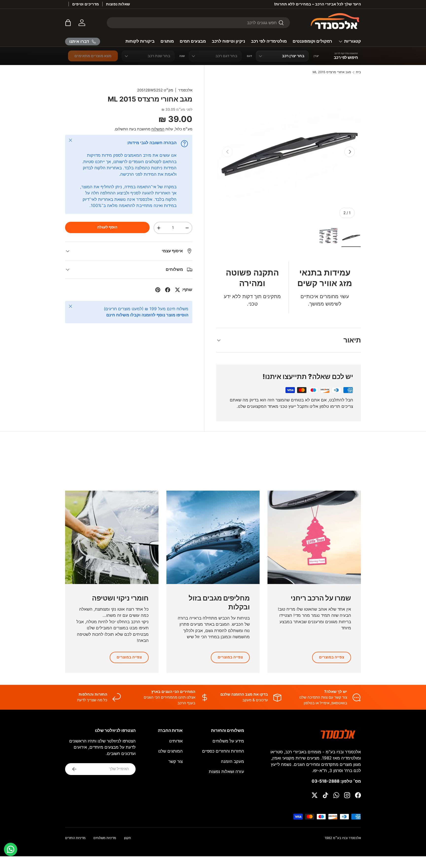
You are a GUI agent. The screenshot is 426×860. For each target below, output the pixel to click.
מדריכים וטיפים (85, 4)
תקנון (127, 838)
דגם (249, 56)
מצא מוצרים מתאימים (92, 55)
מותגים (167, 41)
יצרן (316, 56)
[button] (68, 22)
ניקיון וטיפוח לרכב (228, 41)
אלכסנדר (185, 90)
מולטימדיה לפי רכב (269, 41)
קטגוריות (352, 41)
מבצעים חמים (193, 41)
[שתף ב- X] (177, 290)
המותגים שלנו (170, 751)
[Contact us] (10, 849)
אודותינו (176, 741)
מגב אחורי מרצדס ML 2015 (332, 72)
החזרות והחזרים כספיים (223, 751)
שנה (182, 56)
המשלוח (157, 129)
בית (358, 72)
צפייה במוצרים (331, 657)
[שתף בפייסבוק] (168, 290)
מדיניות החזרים (75, 838)
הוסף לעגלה (107, 227)
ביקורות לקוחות (140, 41)
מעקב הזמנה (232, 761)
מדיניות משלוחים (104, 838)
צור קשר (175, 761)
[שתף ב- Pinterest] (158, 290)
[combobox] (198, 22)
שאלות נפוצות (118, 4)
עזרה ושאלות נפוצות (226, 771)
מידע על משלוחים (228, 741)
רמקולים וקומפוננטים (312, 41)
